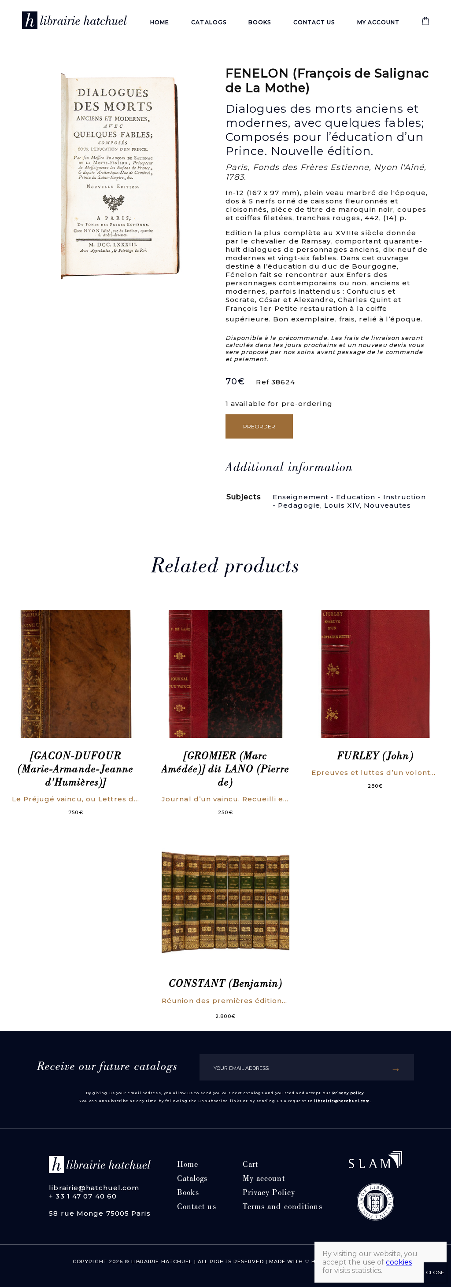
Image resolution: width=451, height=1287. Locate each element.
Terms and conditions (282, 1207)
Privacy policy (348, 1093)
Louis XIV (342, 505)
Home (159, 22)
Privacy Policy (269, 1193)
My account (378, 22)
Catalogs (208, 22)
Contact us (314, 22)
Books (259, 22)
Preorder (259, 426)
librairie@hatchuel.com (342, 1101)
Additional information (289, 468)
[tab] (289, 468)
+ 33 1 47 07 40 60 (83, 1196)
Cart (250, 1165)
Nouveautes (387, 505)
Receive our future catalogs (107, 1067)
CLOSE (435, 1272)
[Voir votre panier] (425, 23)
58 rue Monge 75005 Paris (99, 1213)
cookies (399, 1262)
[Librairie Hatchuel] (74, 22)
